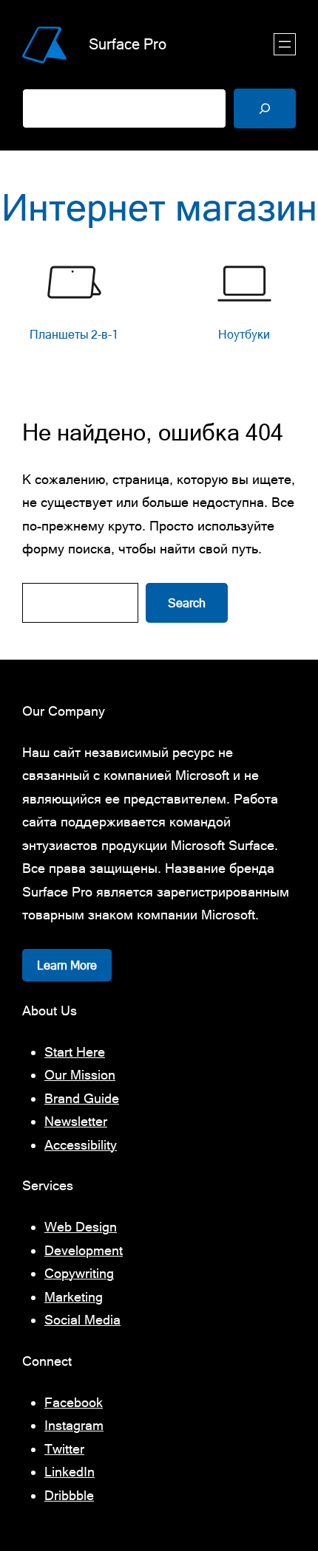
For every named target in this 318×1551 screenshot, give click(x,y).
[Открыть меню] (285, 44)
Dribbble (69, 1495)
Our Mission (79, 1074)
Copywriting (79, 1273)
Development (83, 1250)
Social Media (82, 1319)
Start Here (74, 1052)
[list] (159, 311)
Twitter (64, 1449)
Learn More (67, 965)
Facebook (73, 1402)
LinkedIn (69, 1471)
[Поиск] (265, 108)
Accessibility (80, 1145)
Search (187, 602)
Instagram (74, 1425)
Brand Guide (81, 1098)
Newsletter (75, 1121)
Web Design (80, 1226)
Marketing (73, 1297)
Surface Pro (127, 43)
